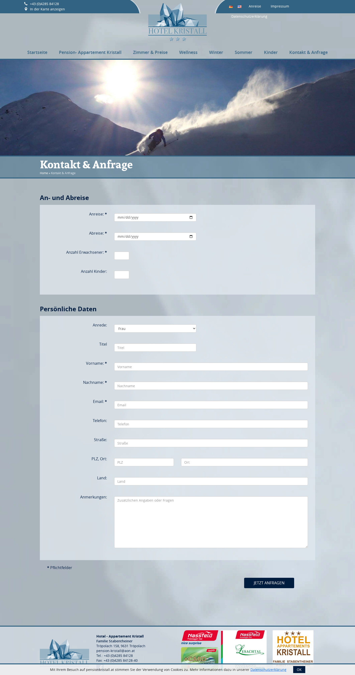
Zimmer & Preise (150, 52)
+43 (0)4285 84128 (44, 3)
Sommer (243, 52)
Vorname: (96, 363)
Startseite (37, 52)
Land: (102, 478)
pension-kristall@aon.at (115, 650)
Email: (100, 401)
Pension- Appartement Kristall (90, 52)
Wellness (188, 52)
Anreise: (98, 214)
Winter (216, 52)
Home (44, 173)
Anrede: (100, 325)
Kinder (271, 52)
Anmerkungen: (93, 497)
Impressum (280, 6)
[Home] (177, 21)
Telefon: (100, 420)
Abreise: (98, 233)
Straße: (100, 439)
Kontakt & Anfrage (308, 52)
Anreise (255, 6)
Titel (103, 344)
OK (299, 669)
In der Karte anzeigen (47, 9)
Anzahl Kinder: (94, 271)
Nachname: (95, 382)
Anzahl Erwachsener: (86, 252)
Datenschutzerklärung (249, 16)
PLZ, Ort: (99, 458)
